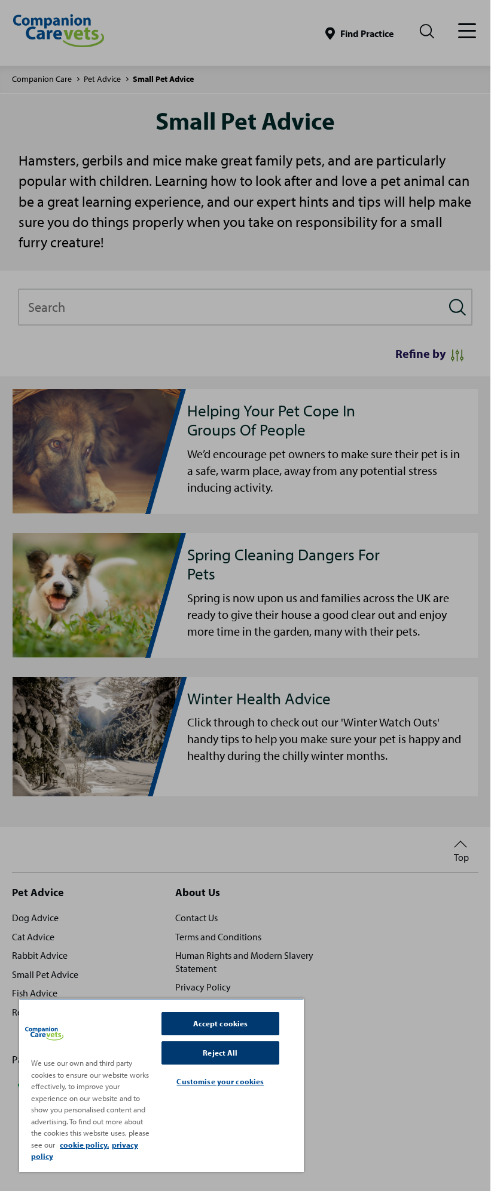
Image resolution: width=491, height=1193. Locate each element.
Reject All (220, 1052)
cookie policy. (84, 1144)
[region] (161, 1085)
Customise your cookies (220, 1081)
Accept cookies (220, 1023)
